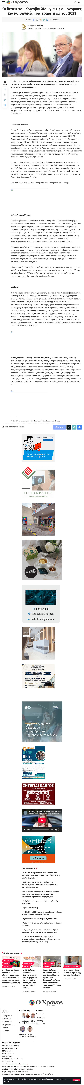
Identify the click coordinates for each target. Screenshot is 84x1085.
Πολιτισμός (7, 966)
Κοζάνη (6, 963)
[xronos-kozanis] (17, 2)
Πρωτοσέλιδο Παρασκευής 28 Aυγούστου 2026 (40, 919)
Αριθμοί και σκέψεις (30, 908)
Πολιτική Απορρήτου (48, 1079)
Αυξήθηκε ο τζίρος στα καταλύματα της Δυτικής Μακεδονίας (72, 972)
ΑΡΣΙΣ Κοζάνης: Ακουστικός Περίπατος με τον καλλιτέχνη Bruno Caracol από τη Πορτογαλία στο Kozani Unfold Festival (39, 884)
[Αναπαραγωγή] (25, 829)
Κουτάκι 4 (76, 966)
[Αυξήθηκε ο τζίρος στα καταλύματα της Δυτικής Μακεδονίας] (73, 961)
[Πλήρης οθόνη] (59, 829)
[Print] (47, 20)
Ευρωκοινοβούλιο (26, 421)
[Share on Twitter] (36, 20)
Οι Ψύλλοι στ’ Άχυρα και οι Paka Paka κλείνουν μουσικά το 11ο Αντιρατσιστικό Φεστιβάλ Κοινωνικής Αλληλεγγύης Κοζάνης (41, 875)
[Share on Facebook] (33, 20)
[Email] (40, 20)
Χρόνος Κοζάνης (37, 26)
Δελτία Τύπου (8, 960)
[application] (42, 820)
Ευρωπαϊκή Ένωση (53, 421)
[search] (75, 2)
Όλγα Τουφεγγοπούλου (30, 1035)
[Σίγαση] (56, 829)
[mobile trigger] (4, 2)
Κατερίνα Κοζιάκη (22, 1035)
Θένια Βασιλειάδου (33, 1022)
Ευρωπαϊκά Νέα (40, 421)
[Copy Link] (43, 20)
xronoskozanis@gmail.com (17, 1064)
